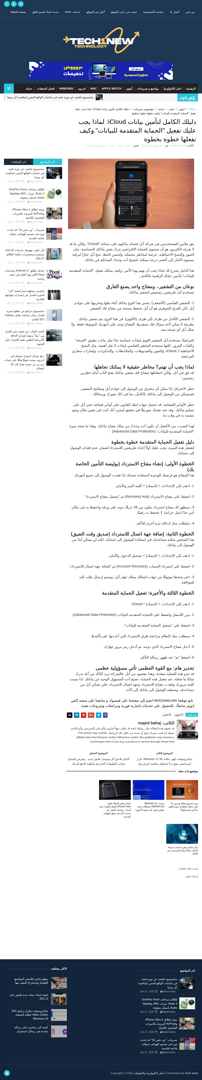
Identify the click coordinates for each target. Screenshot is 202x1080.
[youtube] (14, 4)
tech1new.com (165, 700)
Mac (94, 88)
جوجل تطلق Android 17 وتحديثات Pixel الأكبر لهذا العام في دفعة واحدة (24, 274)
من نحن (190, 11)
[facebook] (7, 4)
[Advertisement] (33, 130)
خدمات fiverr (72, 11)
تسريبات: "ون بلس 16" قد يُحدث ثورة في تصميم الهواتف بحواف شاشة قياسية (25, 234)
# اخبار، (167, 714)
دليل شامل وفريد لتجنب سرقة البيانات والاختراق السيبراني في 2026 (182, 850)
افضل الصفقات (46, 88)
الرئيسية (191, 88)
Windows (66, 88)
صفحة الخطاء (18, 11)
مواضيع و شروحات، (143, 109)
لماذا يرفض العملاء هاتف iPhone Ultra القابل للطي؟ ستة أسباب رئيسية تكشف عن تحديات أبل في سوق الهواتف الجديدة (115, 810)
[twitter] (21, 4)
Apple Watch (111, 88)
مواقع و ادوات (188, 98)
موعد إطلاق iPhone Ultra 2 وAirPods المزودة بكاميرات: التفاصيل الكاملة (28, 213)
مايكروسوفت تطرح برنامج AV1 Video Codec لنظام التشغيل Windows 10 (30, 1014)
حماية (29, 88)
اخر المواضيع (47, 161)
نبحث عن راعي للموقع (124, 11)
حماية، (161, 109)
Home (192, 109)
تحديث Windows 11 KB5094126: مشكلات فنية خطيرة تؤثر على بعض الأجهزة (150, 806)
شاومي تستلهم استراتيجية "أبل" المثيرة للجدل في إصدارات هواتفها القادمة (24, 295)
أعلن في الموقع (96, 11)
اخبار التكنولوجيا (172, 88)
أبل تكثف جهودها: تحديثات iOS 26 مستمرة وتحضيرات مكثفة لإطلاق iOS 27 (25, 254)
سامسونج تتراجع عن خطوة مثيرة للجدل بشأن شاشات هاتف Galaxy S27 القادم (24, 315)
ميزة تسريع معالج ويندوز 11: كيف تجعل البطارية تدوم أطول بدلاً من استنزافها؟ (183, 806)
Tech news (191, 1073)
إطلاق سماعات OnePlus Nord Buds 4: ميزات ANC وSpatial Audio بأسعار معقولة (26, 193)
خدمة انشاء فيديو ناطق (45, 11)
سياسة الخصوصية (153, 11)
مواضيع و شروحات (148, 88)
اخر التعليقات (18, 161)
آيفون (129, 88)
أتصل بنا (174, 11)
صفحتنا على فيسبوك (124, 700)
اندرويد (82, 88)
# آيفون (179, 714)
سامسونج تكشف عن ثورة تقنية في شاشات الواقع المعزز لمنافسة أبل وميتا (24, 173)
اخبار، (171, 109)
